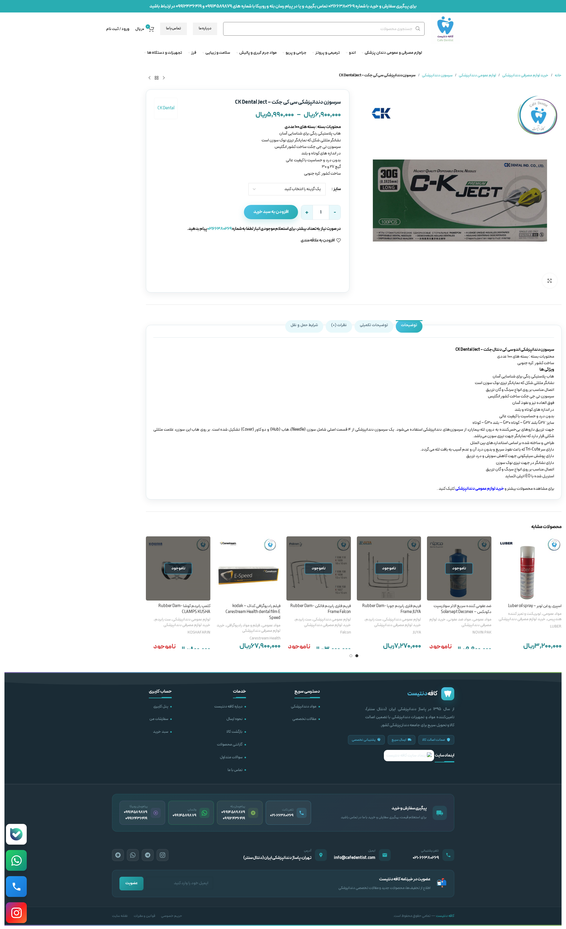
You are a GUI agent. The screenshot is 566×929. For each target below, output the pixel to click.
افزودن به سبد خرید (270, 211)
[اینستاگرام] (162, 855)
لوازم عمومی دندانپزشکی (477, 75)
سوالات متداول (231, 757)
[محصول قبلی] (163, 77)
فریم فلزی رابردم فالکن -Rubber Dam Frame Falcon (320, 609)
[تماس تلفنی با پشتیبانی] (16, 886)
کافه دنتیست (445, 916)
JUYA (417, 633)
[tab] (409, 326)
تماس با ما (173, 28)
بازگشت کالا (234, 732)
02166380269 (341, 6)
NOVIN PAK (481, 633)
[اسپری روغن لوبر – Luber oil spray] (529, 568)
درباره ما (205, 28)
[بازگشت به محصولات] (156, 77)
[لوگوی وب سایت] (445, 28)
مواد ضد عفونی (459, 620)
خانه (558, 75)
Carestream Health (265, 639)
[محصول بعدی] (149, 77)
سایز (337, 189)
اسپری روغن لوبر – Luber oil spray (535, 606)
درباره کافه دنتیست (228, 707)
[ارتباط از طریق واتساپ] (16, 860)
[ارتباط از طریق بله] (16, 834)
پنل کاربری (160, 707)
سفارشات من (158, 719)
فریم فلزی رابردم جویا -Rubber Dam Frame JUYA (391, 609)
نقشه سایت (120, 916)
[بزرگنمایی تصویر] (549, 280)
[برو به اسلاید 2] (350, 655)
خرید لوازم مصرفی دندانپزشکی (525, 75)
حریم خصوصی (171, 916)
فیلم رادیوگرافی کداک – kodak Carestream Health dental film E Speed (253, 612)
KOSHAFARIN (198, 633)
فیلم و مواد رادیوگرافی (243, 625)
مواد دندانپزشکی (303, 707)
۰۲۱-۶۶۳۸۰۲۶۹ (426, 858)
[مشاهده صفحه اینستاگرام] (16, 912)
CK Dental (165, 108)
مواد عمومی (552, 614)
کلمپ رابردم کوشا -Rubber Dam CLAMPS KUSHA (184, 609)
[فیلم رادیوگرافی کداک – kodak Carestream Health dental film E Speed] (248, 568)
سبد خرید (160, 732)
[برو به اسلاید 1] (356, 655)
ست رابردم (373, 620)
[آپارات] (118, 855)
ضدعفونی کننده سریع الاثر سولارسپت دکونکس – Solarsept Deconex (462, 609)
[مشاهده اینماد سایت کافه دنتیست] (409, 755)
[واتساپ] (133, 855)
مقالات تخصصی (304, 719)
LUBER (556, 627)
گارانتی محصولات (229, 745)
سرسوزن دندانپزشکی (437, 75)
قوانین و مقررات (144, 916)
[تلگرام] (148, 855)
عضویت (131, 883)
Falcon (345, 633)
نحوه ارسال (234, 719)
